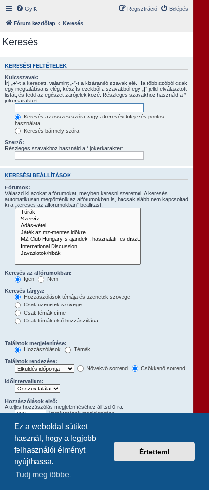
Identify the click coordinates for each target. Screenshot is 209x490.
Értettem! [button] (154, 452)
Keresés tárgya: (25, 291)
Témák (81, 349)
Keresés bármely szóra (50, 131)
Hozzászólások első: (31, 401)
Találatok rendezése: (31, 361)
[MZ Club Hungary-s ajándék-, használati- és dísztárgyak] (78, 239)
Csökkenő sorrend (162, 368)
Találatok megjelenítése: (36, 343)
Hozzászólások (41, 349)
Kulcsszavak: (22, 77)
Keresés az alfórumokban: (38, 273)
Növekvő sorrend (106, 368)
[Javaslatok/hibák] (78, 253)
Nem (52, 279)
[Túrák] (78, 212)
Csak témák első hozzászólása (60, 320)
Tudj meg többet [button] (43, 475)
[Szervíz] (78, 219)
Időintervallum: (24, 381)
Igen (28, 279)
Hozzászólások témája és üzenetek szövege (76, 297)
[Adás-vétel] (78, 225)
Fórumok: (17, 187)
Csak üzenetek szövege (52, 304)
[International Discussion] (78, 246)
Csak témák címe (44, 313)
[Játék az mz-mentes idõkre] (78, 232)
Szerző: (14, 142)
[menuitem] (26, 9)
